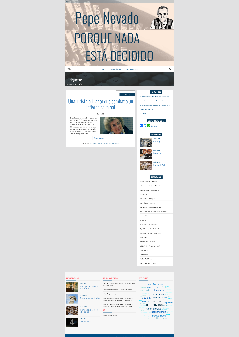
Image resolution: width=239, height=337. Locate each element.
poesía (156, 297)
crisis (169, 296)
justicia (168, 290)
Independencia (158, 311)
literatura (159, 290)
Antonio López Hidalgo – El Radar (150, 186)
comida (145, 301)
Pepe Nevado (107, 17)
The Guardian (144, 255)
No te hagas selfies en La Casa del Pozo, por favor (155, 105)
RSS (67, 2)
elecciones (148, 290)
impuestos (166, 286)
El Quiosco (143, 114)
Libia (140, 298)
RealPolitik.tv (143, 237)
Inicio (103, 69)
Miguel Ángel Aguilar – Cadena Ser (150, 229)
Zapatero (168, 302)
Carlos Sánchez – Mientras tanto (149, 190)
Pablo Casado (153, 287)
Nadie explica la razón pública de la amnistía (89, 287)
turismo (142, 308)
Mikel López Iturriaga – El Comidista (150, 233)
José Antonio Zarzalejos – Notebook (150, 207)
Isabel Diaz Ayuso (155, 284)
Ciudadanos (157, 294)
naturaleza (143, 287)
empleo (148, 311)
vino (165, 305)
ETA (148, 295)
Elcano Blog (143, 194)
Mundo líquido (115, 69)
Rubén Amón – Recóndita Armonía (150, 246)
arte (162, 287)
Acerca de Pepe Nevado (110, 315)
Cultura (166, 308)
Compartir (154, 126)
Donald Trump (159, 315)
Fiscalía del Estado (107, 143)
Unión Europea (160, 318)
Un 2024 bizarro (85, 321)
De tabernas (157, 153)
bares (150, 319)
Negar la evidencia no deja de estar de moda (89, 310)
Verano (143, 305)
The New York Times (146, 259)
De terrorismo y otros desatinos (90, 298)
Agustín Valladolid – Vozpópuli (148, 181)
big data (170, 298)
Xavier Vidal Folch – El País (148, 263)
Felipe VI (167, 288)
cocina (163, 297)
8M (141, 296)
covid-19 (146, 298)
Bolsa (140, 300)
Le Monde (143, 220)
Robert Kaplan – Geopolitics (148, 242)
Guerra (142, 310)
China (167, 294)
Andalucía (145, 293)
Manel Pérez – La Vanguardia (148, 224)
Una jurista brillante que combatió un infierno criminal (100, 104)
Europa (156, 301)
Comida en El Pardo (159, 164)
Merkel (169, 305)
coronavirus (154, 305)
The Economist (144, 250)
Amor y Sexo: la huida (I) (147, 109)
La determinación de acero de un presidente (153, 101)
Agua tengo (156, 141)
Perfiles (127, 95)
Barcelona (168, 292)
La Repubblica (144, 216)
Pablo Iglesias (153, 308)
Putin (141, 290)
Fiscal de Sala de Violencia (96, 143)
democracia (146, 313)
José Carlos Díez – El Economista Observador (153, 212)
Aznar (144, 295)
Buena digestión (132, 69)
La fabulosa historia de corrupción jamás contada (154, 96)
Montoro (170, 311)
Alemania (147, 316)
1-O (167, 312)
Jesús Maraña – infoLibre (147, 203)
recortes (142, 303)
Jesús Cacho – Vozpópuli (147, 199)
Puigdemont (167, 300)
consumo (164, 309)
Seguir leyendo (99, 138)
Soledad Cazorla (115, 143)
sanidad (168, 314)
